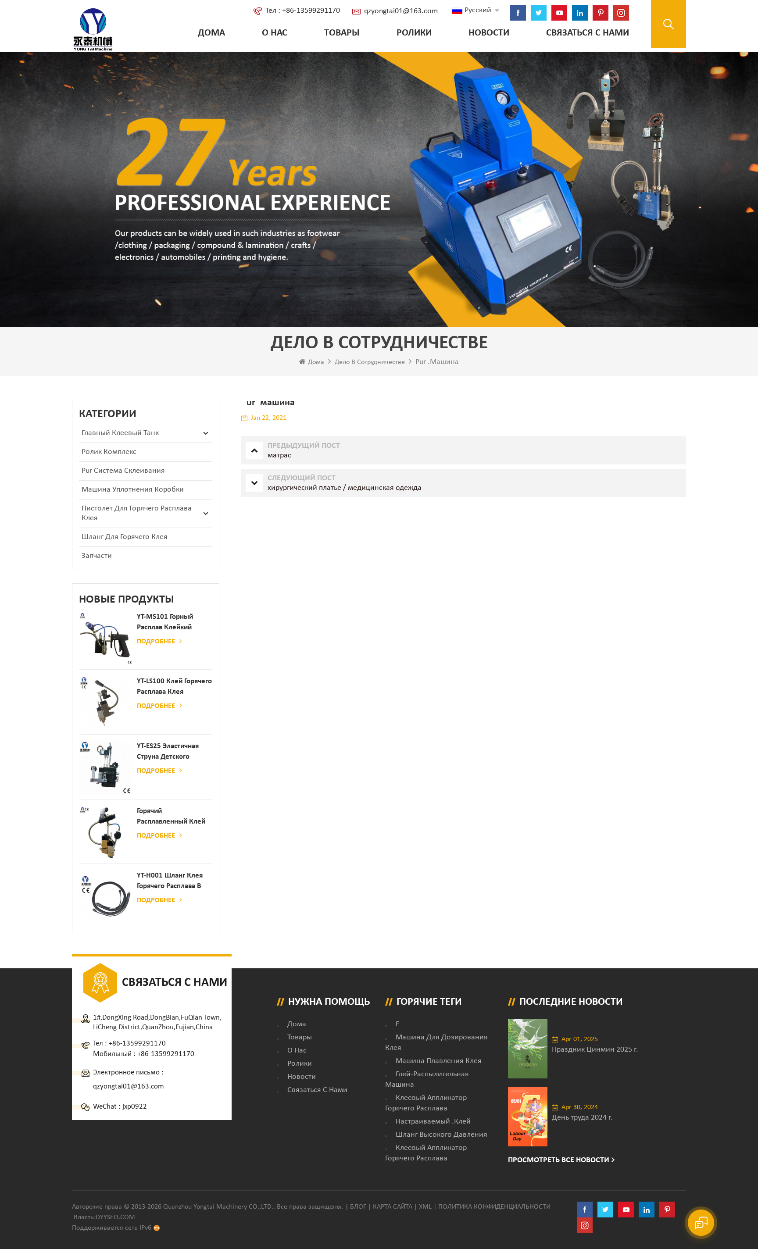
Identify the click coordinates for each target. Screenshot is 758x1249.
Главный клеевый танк (120, 433)
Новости (488, 33)
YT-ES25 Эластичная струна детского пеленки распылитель (173, 752)
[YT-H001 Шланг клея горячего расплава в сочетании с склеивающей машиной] (105, 897)
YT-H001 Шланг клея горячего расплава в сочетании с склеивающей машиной (170, 882)
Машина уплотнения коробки (133, 489)
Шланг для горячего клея (125, 537)
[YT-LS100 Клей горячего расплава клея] (105, 703)
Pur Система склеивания (123, 471)
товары (299, 1037)
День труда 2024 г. (582, 1117)
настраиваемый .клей (433, 1121)
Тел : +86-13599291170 (302, 11)
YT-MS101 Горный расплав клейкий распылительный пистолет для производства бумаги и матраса (171, 623)
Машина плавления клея (439, 1061)
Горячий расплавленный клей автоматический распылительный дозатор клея (171, 817)
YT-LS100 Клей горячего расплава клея (174, 687)
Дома (211, 33)
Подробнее (156, 641)
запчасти (97, 556)
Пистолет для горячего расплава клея (137, 513)
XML (425, 1206)
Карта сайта (392, 1206)
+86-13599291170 (137, 1043)
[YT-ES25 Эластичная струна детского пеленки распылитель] (105, 768)
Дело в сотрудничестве (370, 362)
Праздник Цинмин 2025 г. (595, 1050)
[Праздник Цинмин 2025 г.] (527, 1048)
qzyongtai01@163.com (401, 11)
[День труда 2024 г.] (527, 1116)
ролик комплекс (109, 452)
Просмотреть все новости (558, 1160)
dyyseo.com (115, 1217)
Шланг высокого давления (441, 1135)
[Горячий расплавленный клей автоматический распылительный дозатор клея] (105, 833)
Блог (358, 1206)
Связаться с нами (587, 33)
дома (296, 1024)
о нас (274, 33)
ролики (414, 33)
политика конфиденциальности (494, 1206)
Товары (342, 33)
